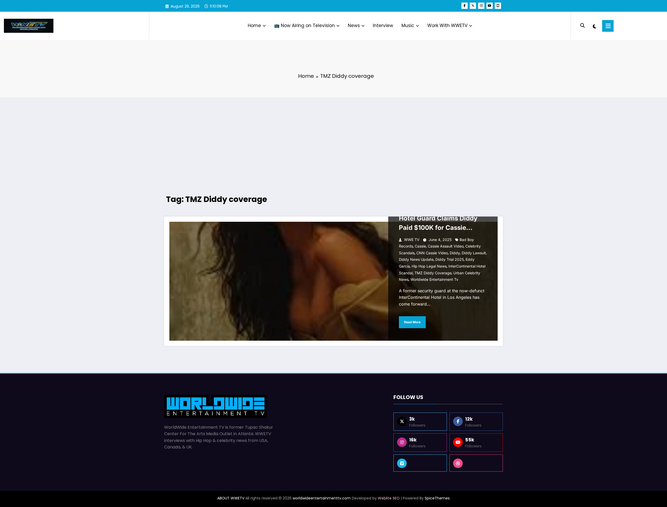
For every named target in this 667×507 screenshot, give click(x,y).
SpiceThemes (437, 498)
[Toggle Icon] (608, 26)
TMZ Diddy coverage (433, 273)
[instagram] (481, 6)
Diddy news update (416, 259)
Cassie (420, 246)
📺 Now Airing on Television (304, 25)
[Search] (582, 25)
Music (408, 25)
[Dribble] (476, 463)
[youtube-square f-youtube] (498, 6)
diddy (455, 253)
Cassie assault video (446, 246)
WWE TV (411, 239)
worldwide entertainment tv (434, 279)
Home (254, 25)
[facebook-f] (464, 6)
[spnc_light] (594, 26)
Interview (383, 25)
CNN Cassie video (432, 253)
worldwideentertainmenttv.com (322, 498)
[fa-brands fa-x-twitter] (473, 6)
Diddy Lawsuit (474, 253)
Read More (412, 322)
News (354, 25)
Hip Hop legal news (429, 266)
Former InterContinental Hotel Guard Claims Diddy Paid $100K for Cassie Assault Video (438, 219)
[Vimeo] (420, 463)
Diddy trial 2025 (449, 259)
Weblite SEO (389, 498)
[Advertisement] (333, 139)
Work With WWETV (447, 25)
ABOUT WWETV (230, 498)
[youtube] (489, 6)
